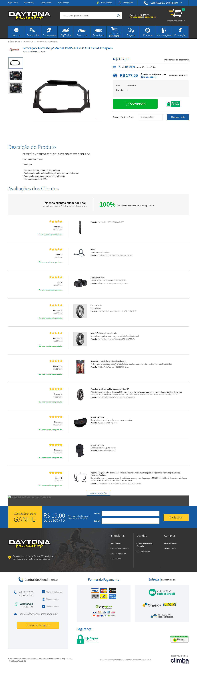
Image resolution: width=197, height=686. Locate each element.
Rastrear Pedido (168, 579)
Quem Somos (29, 3)
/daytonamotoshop (53, 592)
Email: (97, 521)
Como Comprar (46, 3)
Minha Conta (170, 548)
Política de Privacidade (119, 548)
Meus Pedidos (171, 543)
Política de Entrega (118, 554)
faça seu (136, 17)
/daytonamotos (52, 599)
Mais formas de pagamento (176, 60)
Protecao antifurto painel (47, 41)
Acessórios (28, 41)
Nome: (97, 513)
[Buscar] (118, 15)
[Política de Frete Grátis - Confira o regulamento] (98, 500)
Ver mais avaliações (98, 493)
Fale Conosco (63, 3)
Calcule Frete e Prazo (123, 117)
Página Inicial (13, 3)
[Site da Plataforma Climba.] (180, 659)
